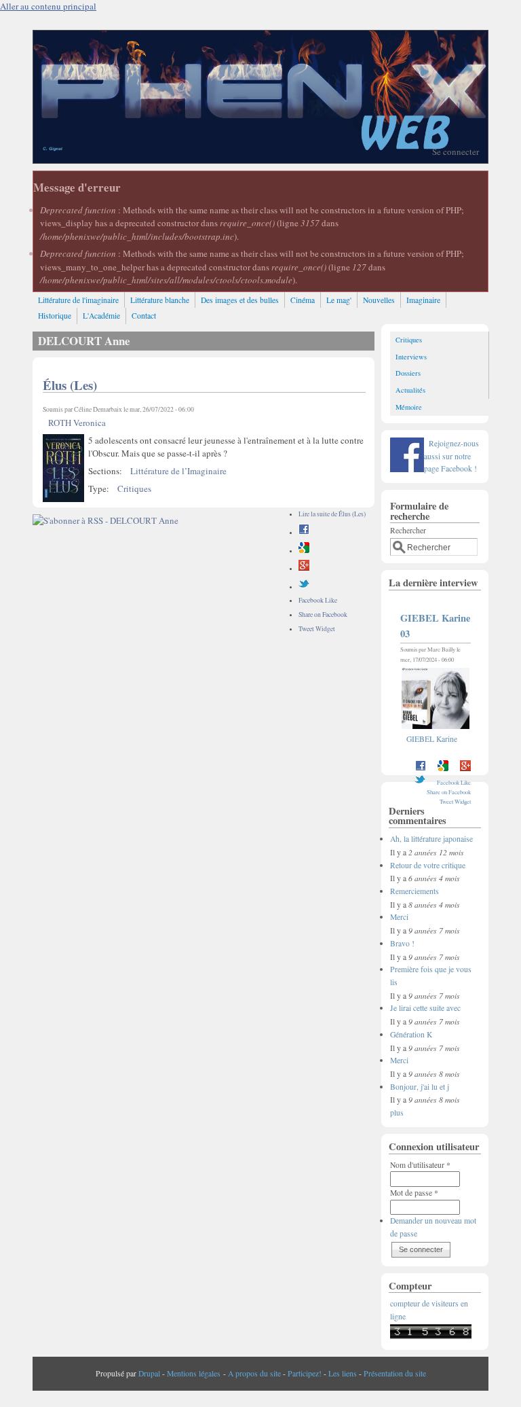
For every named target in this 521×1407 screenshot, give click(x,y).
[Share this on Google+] (303, 568)
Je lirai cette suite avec (425, 1008)
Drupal (149, 1373)
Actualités (410, 390)
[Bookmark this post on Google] (303, 550)
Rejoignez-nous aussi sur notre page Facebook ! (451, 456)
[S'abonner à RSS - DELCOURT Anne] (105, 520)
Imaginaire (423, 300)
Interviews (411, 356)
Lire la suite (332, 514)
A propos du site (254, 1373)
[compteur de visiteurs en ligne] (430, 1336)
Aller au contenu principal (48, 6)
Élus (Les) (70, 385)
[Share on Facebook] (303, 532)
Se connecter (455, 151)
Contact (144, 315)
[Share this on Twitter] (303, 586)
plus (397, 1112)
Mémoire (408, 407)
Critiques (134, 488)
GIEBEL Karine (431, 739)
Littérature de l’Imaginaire (178, 471)
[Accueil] (260, 160)
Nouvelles (379, 300)
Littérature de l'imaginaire (78, 300)
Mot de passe (414, 1193)
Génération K (411, 1034)
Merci (399, 917)
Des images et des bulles (240, 300)
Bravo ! (402, 943)
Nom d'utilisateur (420, 1165)
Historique (54, 315)
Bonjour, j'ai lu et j (419, 1087)
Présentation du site (395, 1373)
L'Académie (101, 315)
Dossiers (408, 373)
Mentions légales (193, 1373)
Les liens (342, 1373)
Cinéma (302, 300)
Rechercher (408, 530)
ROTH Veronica (77, 422)
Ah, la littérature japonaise (431, 839)
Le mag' (338, 300)
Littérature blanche (159, 300)
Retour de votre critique (427, 865)
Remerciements (414, 891)
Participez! (305, 1373)
